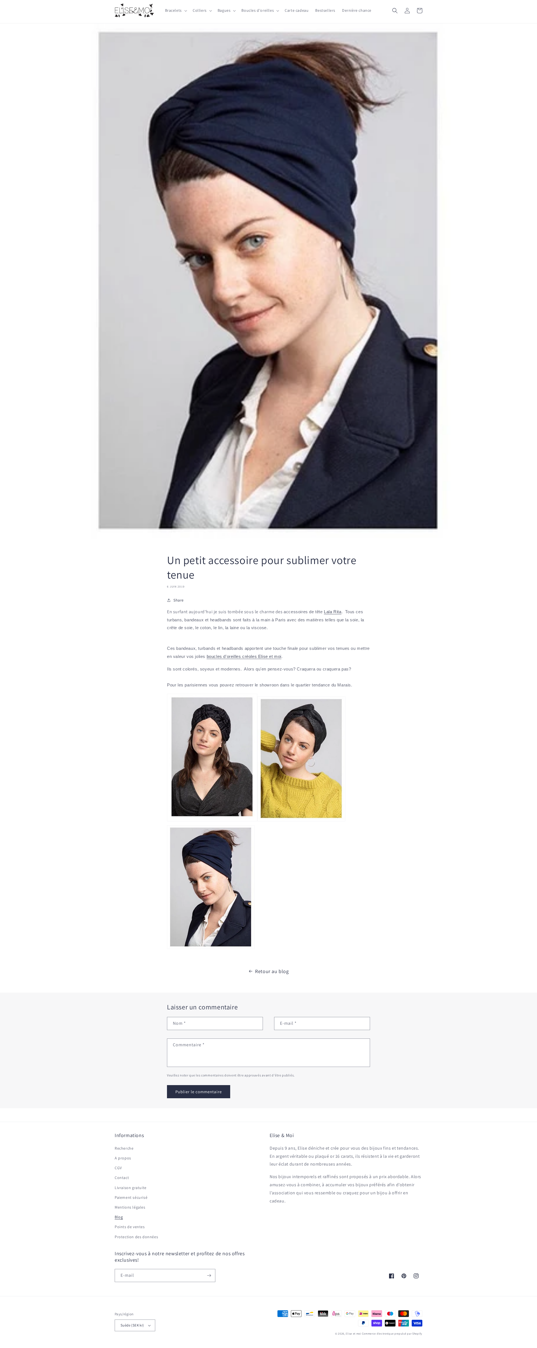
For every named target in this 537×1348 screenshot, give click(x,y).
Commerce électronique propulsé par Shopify (392, 1333)
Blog (119, 1216)
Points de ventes (130, 1226)
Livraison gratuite (131, 1187)
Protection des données (136, 1236)
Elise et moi (353, 1333)
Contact (122, 1177)
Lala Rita (332, 612)
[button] (175, 10)
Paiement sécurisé (131, 1197)
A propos (123, 1158)
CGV (118, 1167)
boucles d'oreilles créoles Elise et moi (244, 656)
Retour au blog (272, 971)
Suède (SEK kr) (132, 1325)
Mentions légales (130, 1207)
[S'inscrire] (209, 1275)
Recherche (124, 1148)
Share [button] (178, 600)
